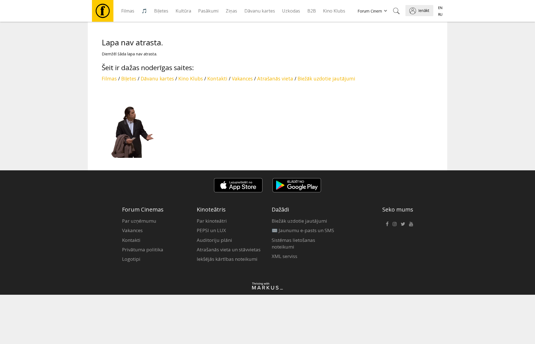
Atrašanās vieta (275, 78)
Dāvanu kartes (259, 11)
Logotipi (131, 259)
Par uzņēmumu (139, 221)
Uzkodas (291, 11)
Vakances (242, 78)
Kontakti (217, 78)
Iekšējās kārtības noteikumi (227, 259)
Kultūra (183, 11)
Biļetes (161, 11)
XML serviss (284, 256)
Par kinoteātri (212, 221)
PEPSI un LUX (211, 230)
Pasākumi (208, 11)
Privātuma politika (142, 249)
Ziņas (231, 11)
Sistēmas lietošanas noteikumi (293, 243)
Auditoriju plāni (214, 240)
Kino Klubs (334, 11)
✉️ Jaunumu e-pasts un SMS (303, 230)
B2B (311, 11)
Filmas (127, 11)
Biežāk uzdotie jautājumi (326, 78)
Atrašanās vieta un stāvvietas (229, 249)
